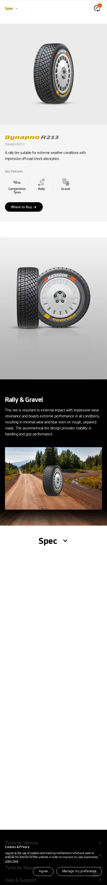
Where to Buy (21, 206)
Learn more (11, 861)
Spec (9, 8)
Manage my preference (79, 871)
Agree (43, 871)
